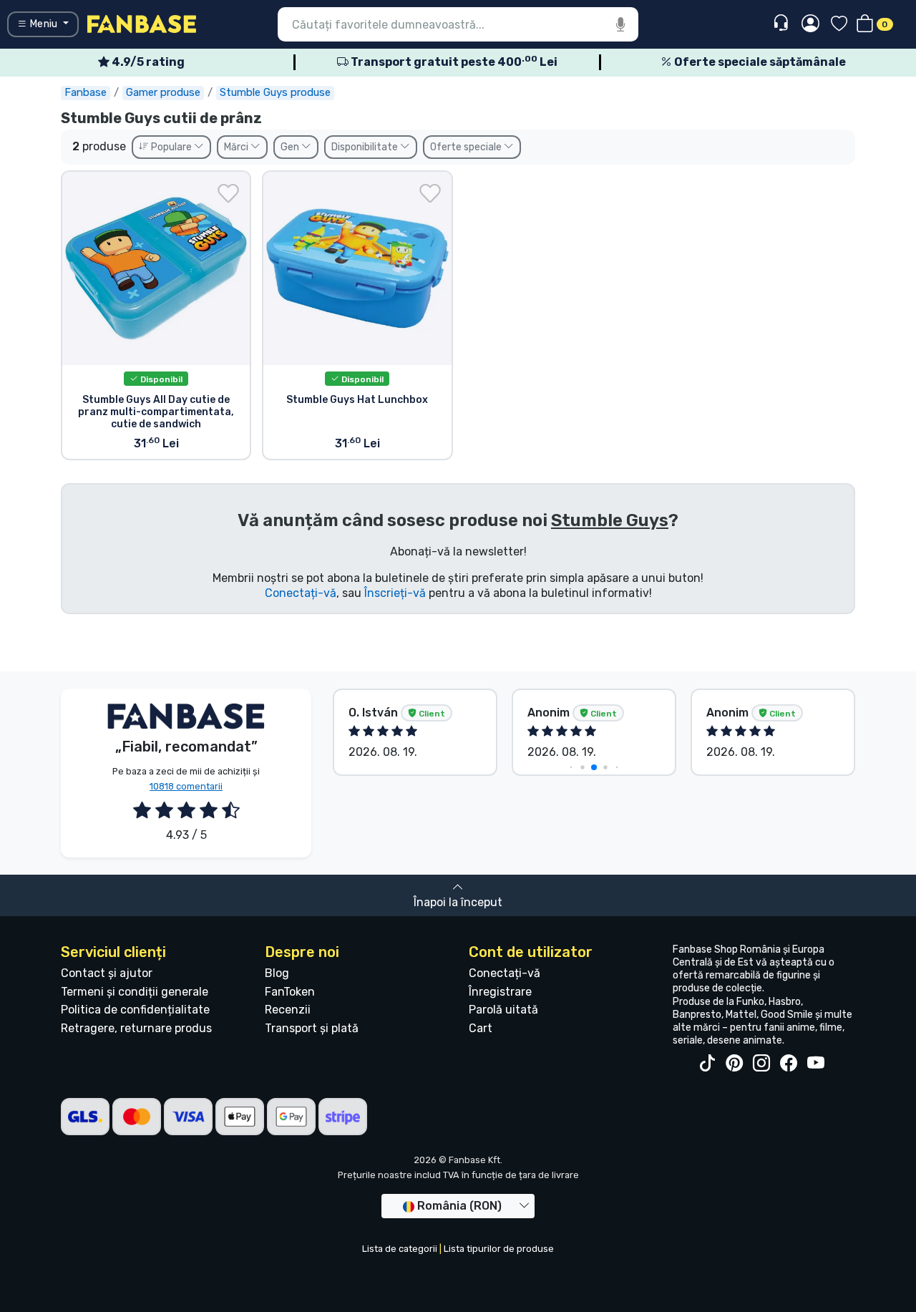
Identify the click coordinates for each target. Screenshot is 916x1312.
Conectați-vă (300, 593)
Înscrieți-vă (395, 593)
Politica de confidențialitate (135, 1009)
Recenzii (288, 1009)
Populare (171, 147)
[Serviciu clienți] (782, 23)
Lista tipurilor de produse (499, 1248)
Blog (277, 973)
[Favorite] (839, 25)
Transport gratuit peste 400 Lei (453, 62)
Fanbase (85, 92)
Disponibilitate (365, 147)
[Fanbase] (141, 23)
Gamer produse (163, 92)
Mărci (237, 147)
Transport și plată (312, 1028)
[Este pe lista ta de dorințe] (228, 193)
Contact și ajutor (106, 973)
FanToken (290, 991)
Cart (480, 1028)
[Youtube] (815, 1064)
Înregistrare (500, 991)
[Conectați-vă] (810, 24)
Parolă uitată (503, 1009)
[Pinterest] (734, 1064)
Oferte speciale (467, 147)
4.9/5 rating (147, 62)
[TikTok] (707, 1064)
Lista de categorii (399, 1248)
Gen (291, 147)
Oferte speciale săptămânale (759, 62)
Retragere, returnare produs (136, 1028)
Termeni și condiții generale (134, 991)
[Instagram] (761, 1064)
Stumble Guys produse (275, 92)
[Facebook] (788, 1064)
